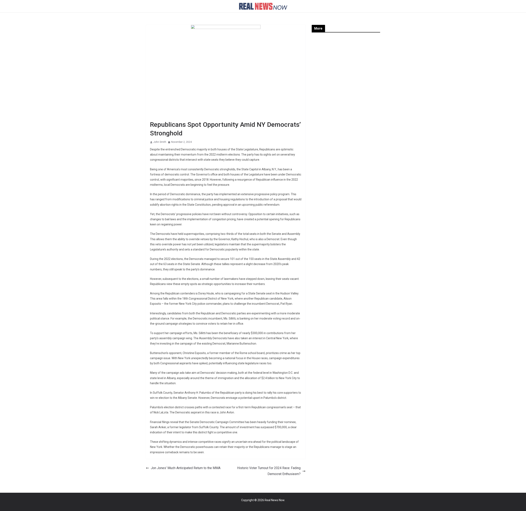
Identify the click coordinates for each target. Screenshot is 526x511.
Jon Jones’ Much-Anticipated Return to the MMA (185, 468)
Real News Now (274, 500)
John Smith (159, 142)
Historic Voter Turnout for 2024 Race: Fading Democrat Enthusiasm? (269, 471)
